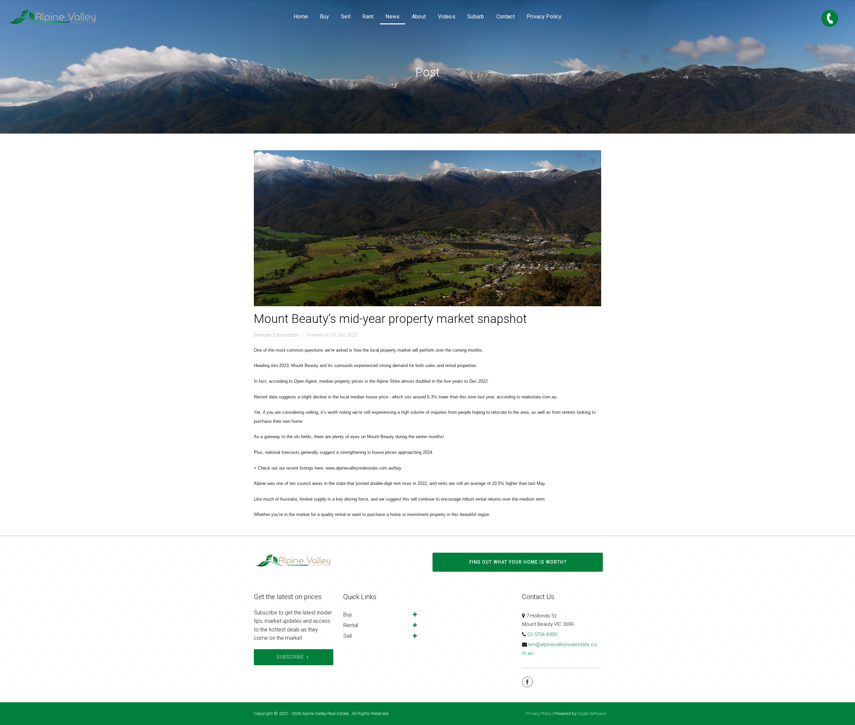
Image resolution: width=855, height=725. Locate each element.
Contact (505, 16)
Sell (345, 16)
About (419, 16)
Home (301, 16)
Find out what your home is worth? (517, 562)
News (392, 16)
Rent (367, 16)
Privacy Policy (544, 16)
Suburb (475, 16)
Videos (446, 16)
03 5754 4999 (542, 634)
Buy (324, 16)
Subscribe (290, 657)
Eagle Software (591, 713)
